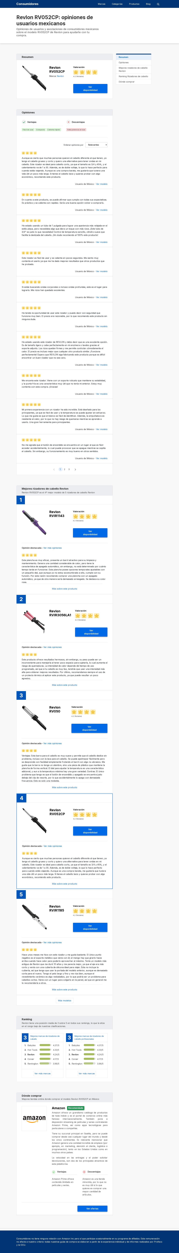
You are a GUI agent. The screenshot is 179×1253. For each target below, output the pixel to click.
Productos (134, 4)
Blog (148, 4)
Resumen (123, 57)
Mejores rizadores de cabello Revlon (133, 69)
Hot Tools (32, 1050)
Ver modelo (101, 184)
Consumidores (27, 4)
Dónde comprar (127, 81)
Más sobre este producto (64, 588)
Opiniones (124, 62)
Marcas (101, 4)
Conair (31, 1059)
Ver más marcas (42, 1073)
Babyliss (32, 1045)
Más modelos (64, 1000)
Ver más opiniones (52, 548)
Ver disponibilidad (90, 88)
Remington (33, 1063)
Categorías (117, 4)
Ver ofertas (92, 1208)
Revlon (60, 76)
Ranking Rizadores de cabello (133, 76)
